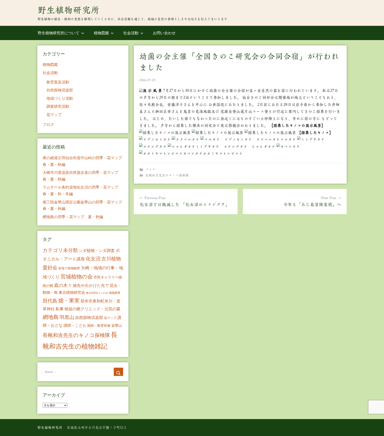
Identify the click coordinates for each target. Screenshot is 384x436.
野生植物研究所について (58, 32)
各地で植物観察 (69, 268)
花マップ (54, 114)
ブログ (150, 169)
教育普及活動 (57, 82)
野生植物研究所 (68, 10)
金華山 (116, 325)
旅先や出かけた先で (91, 285)
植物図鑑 (101, 32)
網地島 (51, 316)
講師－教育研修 (98, 325)
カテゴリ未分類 (60, 250)
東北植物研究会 (72, 292)
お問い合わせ (164, 32)
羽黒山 (67, 317)
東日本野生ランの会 (97, 292)
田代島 (50, 300)
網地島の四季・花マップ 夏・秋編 (73, 216)
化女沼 (93, 258)
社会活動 (130, 32)
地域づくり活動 (59, 98)
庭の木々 (63, 285)
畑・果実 (69, 300)
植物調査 (114, 293)
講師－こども (75, 325)
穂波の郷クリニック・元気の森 (92, 308)
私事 (60, 308)
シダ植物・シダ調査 (97, 250)
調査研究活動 (57, 106)
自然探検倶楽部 (59, 90)
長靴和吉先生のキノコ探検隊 (167, 175)
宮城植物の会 (76, 276)
